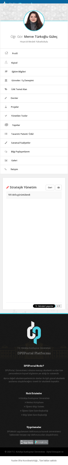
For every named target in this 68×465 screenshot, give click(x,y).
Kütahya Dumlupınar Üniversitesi (35, 398)
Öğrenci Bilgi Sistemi (34, 406)
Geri (50, 187)
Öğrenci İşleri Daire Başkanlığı (34, 410)
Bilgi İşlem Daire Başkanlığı (34, 415)
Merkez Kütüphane (34, 402)
